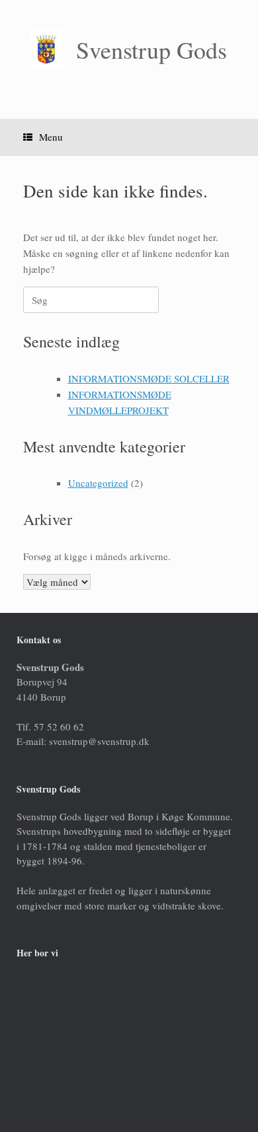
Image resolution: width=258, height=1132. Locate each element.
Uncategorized (98, 482)
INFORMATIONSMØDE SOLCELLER (149, 378)
